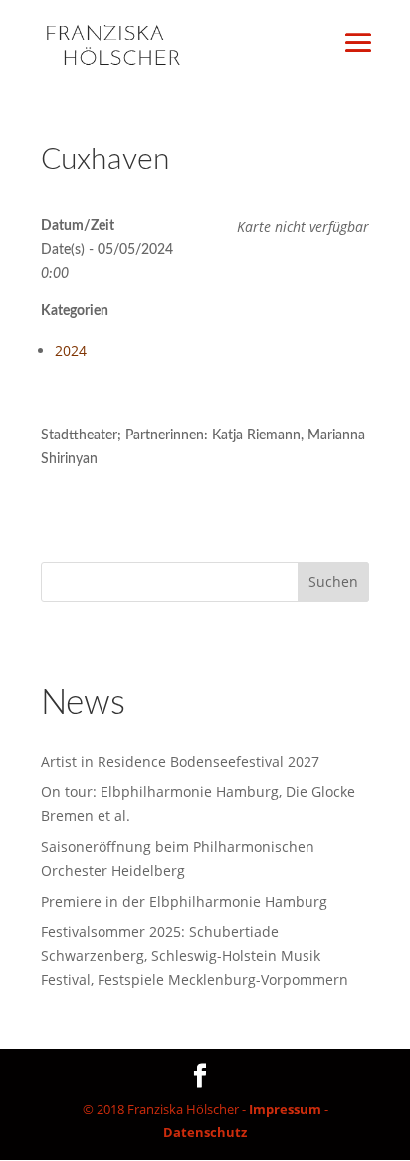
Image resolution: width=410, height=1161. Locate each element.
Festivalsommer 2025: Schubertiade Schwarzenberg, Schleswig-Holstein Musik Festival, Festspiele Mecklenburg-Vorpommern (194, 955)
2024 (71, 350)
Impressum (285, 1109)
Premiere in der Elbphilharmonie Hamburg (184, 901)
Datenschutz (205, 1132)
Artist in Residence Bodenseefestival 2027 (180, 761)
